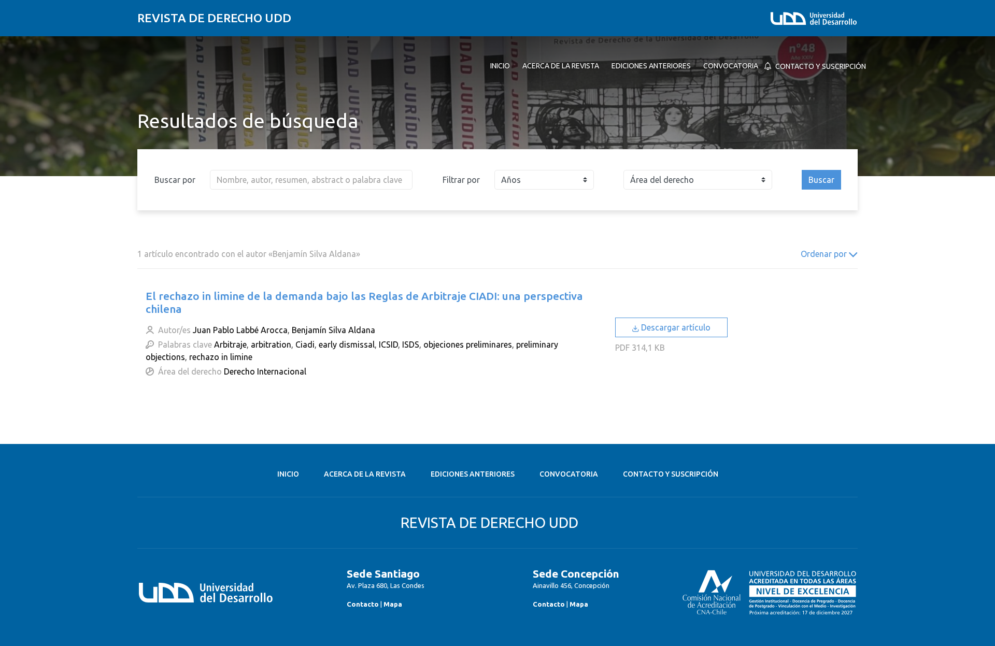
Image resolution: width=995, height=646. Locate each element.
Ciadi (305, 344)
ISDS (410, 344)
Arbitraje (230, 344)
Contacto (363, 604)
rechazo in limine (220, 357)
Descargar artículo (674, 327)
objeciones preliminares (467, 344)
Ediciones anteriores (473, 474)
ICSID (388, 344)
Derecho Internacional (265, 371)
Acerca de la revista (365, 474)
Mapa (392, 604)
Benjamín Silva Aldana (333, 330)
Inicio (288, 474)
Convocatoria (568, 474)
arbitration (271, 344)
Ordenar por (825, 254)
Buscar (821, 179)
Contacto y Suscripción (670, 474)
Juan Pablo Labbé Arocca (240, 330)
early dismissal (347, 344)
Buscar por (174, 179)
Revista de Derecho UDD (214, 17)
